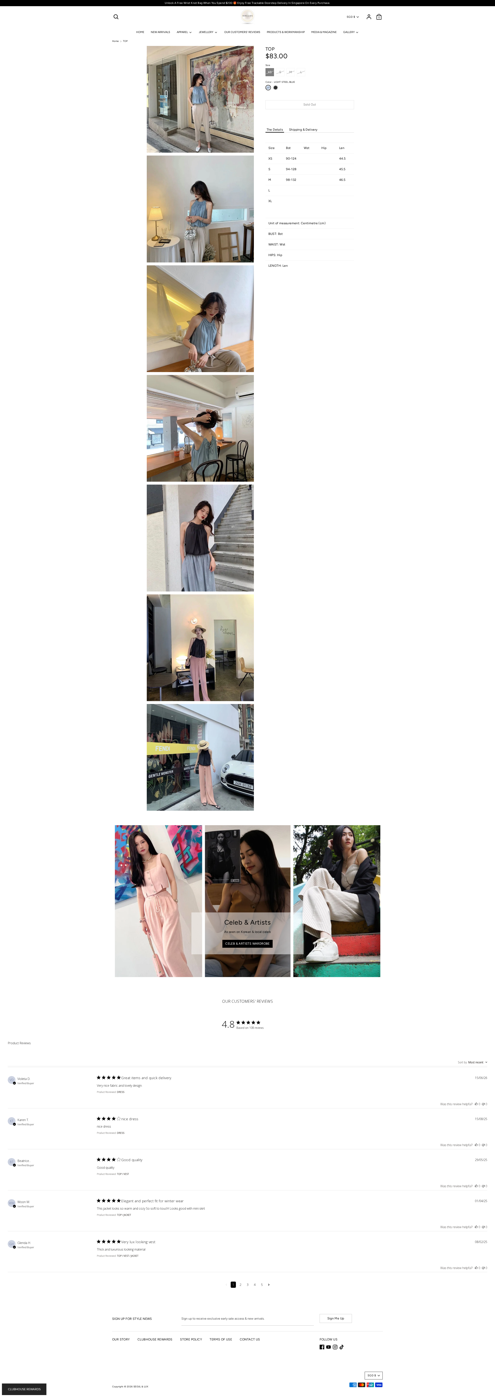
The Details (275, 129)
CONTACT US (250, 1339)
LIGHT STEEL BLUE (268, 87)
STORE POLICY (191, 1339)
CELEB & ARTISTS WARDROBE (247, 943)
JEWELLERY (206, 32)
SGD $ (351, 17)
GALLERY (349, 32)
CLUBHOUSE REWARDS (154, 1339)
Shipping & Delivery (303, 129)
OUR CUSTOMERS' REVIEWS (242, 32)
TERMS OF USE (221, 1339)
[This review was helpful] (476, 1104)
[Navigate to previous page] (226, 1285)
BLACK (275, 87)
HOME (140, 32)
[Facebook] (322, 1347)
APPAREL (183, 32)
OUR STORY (121, 1339)
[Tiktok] (341, 1347)
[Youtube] (328, 1347)
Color (280, 82)
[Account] (369, 15)
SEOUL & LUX (140, 1386)
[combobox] (472, 1062)
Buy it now (309, 116)
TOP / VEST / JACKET (127, 1255)
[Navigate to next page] (268, 1285)
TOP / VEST (123, 1174)
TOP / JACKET (124, 1215)
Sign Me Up (335, 1318)
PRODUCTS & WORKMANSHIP (286, 32)
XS (270, 72)
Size (267, 65)
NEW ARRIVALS (160, 32)
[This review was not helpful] (483, 1104)
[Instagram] (335, 1347)
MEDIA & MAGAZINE (324, 32)
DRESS (120, 1092)
